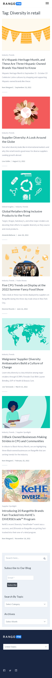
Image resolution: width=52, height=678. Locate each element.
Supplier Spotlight (23, 432)
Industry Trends (8, 55)
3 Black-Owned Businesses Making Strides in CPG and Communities (24, 439)
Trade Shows (21, 280)
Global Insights (8, 206)
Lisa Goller (6, 161)
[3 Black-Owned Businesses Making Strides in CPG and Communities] (26, 412)
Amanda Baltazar (8, 235)
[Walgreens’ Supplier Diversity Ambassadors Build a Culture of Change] (26, 334)
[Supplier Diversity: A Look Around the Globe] (26, 113)
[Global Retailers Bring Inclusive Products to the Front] (26, 186)
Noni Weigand (7, 87)
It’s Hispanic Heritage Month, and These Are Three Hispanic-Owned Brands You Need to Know (24, 64)
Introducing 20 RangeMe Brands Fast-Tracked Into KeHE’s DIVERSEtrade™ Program (23, 515)
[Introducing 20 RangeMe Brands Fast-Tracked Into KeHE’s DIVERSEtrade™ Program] (26, 486)
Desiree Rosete (8, 309)
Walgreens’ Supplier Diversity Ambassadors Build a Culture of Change (22, 363)
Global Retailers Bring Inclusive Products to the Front (22, 213)
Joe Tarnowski (7, 387)
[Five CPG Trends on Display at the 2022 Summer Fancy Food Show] (26, 260)
